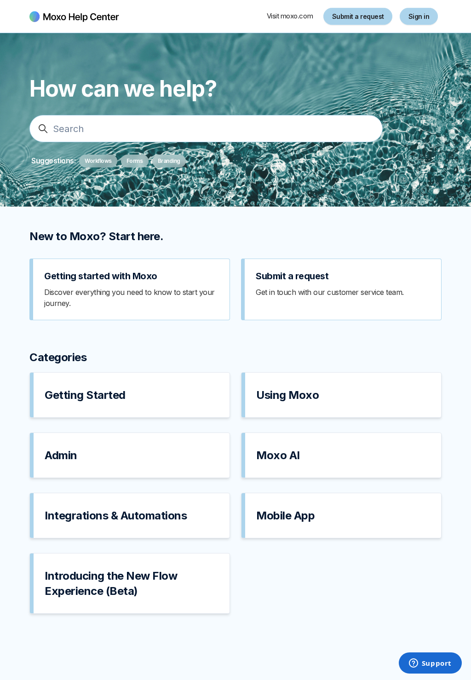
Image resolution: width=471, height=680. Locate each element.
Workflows (98, 160)
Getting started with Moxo (100, 276)
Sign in (419, 16)
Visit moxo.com (290, 16)
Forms (134, 160)
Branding (169, 160)
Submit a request (358, 16)
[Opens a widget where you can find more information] (430, 663)
